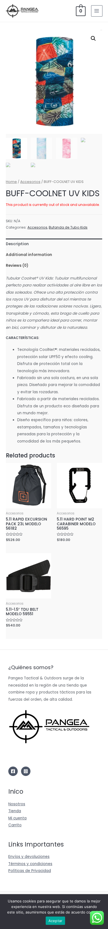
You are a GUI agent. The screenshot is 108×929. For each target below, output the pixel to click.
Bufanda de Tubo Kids (68, 227)
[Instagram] (25, 771)
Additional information (29, 254)
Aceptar (55, 920)
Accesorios (30, 181)
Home (11, 181)
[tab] (54, 244)
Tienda (14, 811)
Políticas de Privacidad (29, 870)
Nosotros (16, 804)
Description (17, 244)
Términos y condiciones (30, 863)
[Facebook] (13, 771)
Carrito (15, 825)
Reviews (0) (17, 265)
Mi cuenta (17, 818)
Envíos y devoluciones (29, 856)
